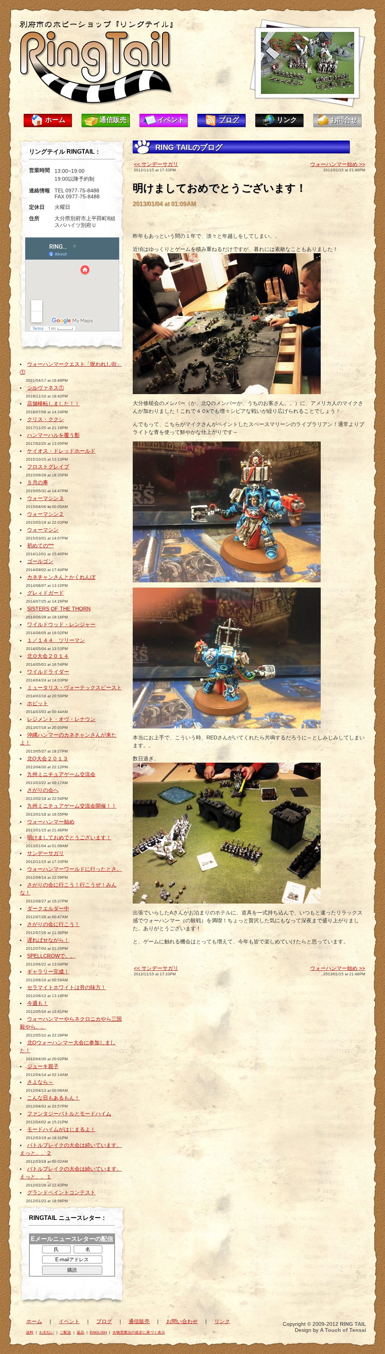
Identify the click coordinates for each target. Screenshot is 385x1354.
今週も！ (37, 1003)
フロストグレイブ (48, 467)
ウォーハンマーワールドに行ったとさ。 (74, 869)
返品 (80, 1332)
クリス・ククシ (45, 419)
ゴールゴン (40, 561)
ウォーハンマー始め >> (337, 164)
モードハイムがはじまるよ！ (61, 1129)
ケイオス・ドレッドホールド (61, 451)
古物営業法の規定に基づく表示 (138, 1332)
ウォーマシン (43, 530)
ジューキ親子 (43, 1066)
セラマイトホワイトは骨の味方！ (66, 987)
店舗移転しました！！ (53, 403)
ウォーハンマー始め (50, 822)
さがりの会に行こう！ (53, 924)
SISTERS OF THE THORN (59, 609)
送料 (29, 1332)
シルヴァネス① (45, 388)
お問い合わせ (182, 1321)
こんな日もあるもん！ (53, 1098)
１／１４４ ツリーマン (56, 640)
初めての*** (40, 546)
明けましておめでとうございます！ (69, 837)
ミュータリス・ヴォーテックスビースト (74, 688)
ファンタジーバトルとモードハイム (69, 1114)
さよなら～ (40, 1082)
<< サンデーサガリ (156, 164)
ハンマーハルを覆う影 (53, 435)
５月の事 (37, 482)
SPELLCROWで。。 (51, 956)
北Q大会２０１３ (47, 759)
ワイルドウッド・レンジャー (61, 624)
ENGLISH (98, 1332)
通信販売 (113, 120)
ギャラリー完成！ (48, 972)
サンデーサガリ (45, 853)
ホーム (55, 120)
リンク (287, 120)
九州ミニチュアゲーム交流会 (61, 774)
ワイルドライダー (48, 672)
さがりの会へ (43, 790)
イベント (171, 120)
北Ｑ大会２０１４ (48, 656)
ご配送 (65, 1332)
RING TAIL (353, 1324)
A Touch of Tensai (343, 1330)
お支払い (46, 1332)
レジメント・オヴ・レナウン (61, 719)
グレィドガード (45, 593)
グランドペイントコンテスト (61, 1192)
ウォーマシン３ (45, 498)
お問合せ (344, 120)
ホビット (37, 703)
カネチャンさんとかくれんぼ (61, 577)
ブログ (229, 120)
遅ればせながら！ (48, 940)
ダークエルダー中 (48, 908)
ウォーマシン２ (45, 514)
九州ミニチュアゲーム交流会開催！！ (72, 806)
